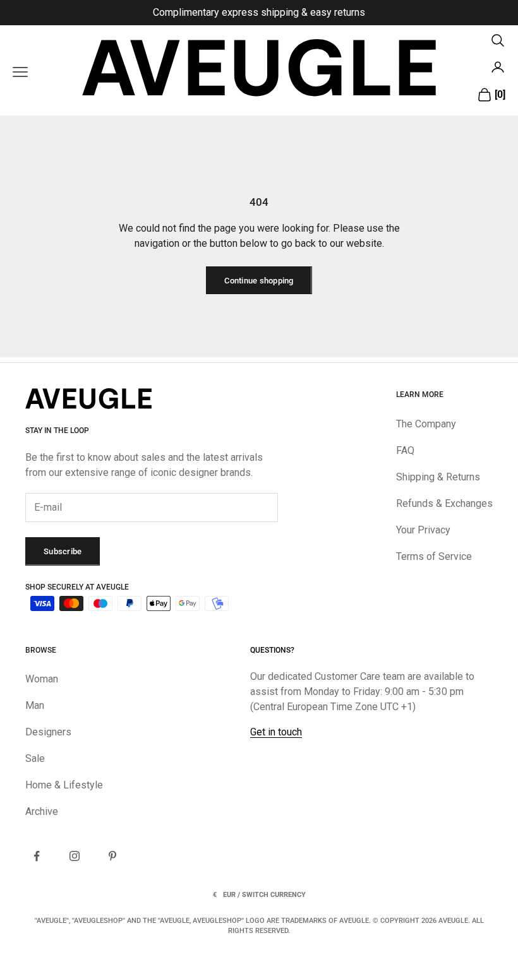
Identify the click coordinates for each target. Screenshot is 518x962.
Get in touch (276, 732)
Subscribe (62, 551)
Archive (41, 811)
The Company (426, 424)
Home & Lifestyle (64, 785)
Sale (35, 758)
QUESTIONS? (272, 650)
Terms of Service (434, 556)
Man (34, 705)
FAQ (405, 450)
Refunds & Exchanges (444, 503)
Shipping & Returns (438, 477)
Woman (41, 679)
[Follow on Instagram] (74, 856)
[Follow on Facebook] (36, 856)
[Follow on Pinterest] (112, 856)
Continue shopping (258, 280)
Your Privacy (423, 530)
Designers (48, 732)
